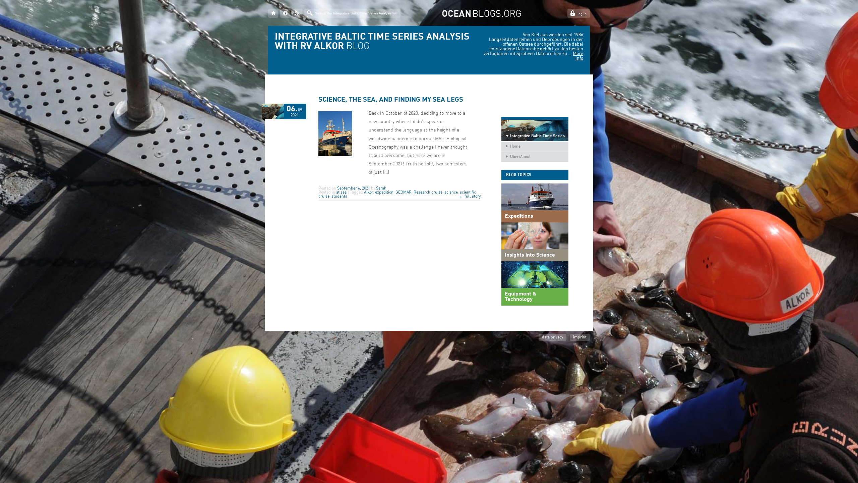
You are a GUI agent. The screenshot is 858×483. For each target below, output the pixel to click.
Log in (581, 14)
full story (473, 197)
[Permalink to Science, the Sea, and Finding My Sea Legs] (335, 155)
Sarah (381, 188)
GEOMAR (403, 193)
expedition (384, 193)
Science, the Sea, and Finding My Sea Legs (390, 100)
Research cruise (428, 193)
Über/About (520, 157)
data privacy (552, 337)
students (339, 197)
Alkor (368, 193)
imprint (580, 337)
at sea (341, 193)
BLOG (372, 42)
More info (578, 56)
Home (515, 147)
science (451, 193)
